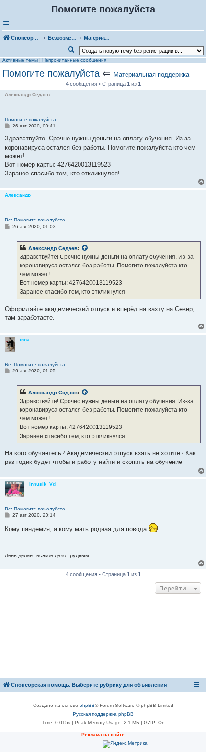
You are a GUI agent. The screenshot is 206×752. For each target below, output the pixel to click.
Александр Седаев (53, 248)
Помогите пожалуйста (51, 73)
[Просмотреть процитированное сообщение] (85, 248)
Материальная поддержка (151, 74)
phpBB (87, 705)
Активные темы (20, 60)
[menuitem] (71, 50)
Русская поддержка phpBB (103, 714)
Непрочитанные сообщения (74, 60)
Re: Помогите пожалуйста (35, 219)
